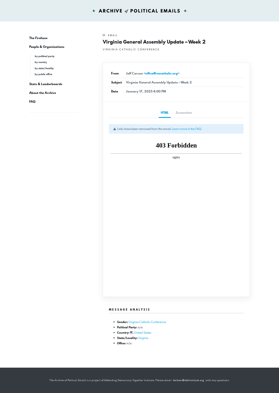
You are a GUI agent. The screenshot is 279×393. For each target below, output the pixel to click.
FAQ (32, 101)
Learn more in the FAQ (186, 129)
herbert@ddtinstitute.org (188, 380)
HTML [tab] (165, 112)
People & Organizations (46, 46)
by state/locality (44, 68)
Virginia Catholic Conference (147, 322)
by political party (45, 56)
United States (142, 332)
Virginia (143, 338)
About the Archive (42, 92)
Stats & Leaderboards (45, 84)
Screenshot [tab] (184, 112)
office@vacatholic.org (161, 73)
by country (41, 62)
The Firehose (38, 38)
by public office (43, 74)
